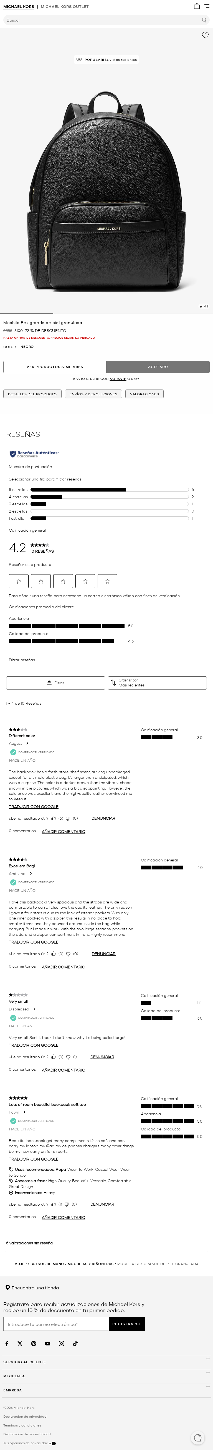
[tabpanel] (106, 170)
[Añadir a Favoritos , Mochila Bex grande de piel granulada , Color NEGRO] (205, 35)
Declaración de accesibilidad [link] (27, 1434)
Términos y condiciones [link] (22, 1425)
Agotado (158, 366)
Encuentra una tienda (35, 1287)
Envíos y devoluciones (94, 394)
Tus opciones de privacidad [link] (25, 1443)
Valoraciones (144, 394)
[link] (6, 1343)
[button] (197, 1438)
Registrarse (126, 1323)
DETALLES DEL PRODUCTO (32, 394)
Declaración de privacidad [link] (25, 1416)
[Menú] (207, 6)
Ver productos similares (55, 366)
